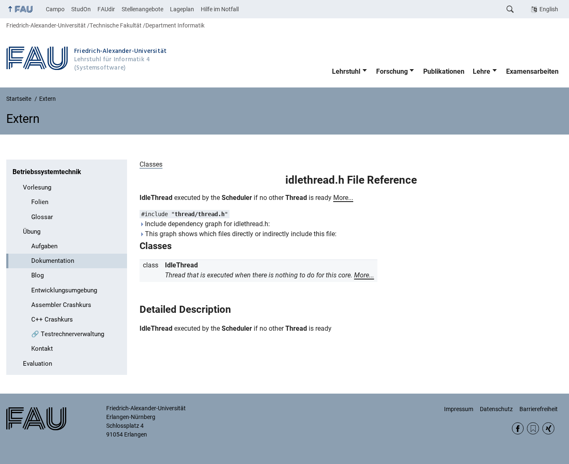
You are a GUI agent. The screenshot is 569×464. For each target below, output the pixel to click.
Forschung (392, 71)
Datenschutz (496, 409)
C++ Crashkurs (52, 319)
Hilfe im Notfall (220, 9)
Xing (548, 428)
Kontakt (42, 348)
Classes (151, 164)
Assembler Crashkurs (61, 305)
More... (343, 198)
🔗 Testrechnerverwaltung (67, 334)
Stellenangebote (142, 9)
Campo (55, 9)
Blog (37, 275)
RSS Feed (533, 428)
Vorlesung (37, 187)
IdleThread (156, 198)
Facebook (518, 428)
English (548, 9)
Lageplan (182, 9)
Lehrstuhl (346, 71)
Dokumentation (52, 260)
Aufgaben (44, 246)
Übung (31, 231)
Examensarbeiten (532, 71)
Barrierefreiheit (538, 409)
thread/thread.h (200, 214)
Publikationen (443, 71)
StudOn (81, 9)
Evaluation (37, 363)
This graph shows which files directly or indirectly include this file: (240, 234)
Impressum (458, 409)
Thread (296, 198)
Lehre (481, 71)
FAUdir (106, 9)
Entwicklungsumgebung (64, 290)
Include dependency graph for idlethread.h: (206, 224)
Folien (39, 202)
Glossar (42, 217)
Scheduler (237, 198)
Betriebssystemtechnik (46, 172)
